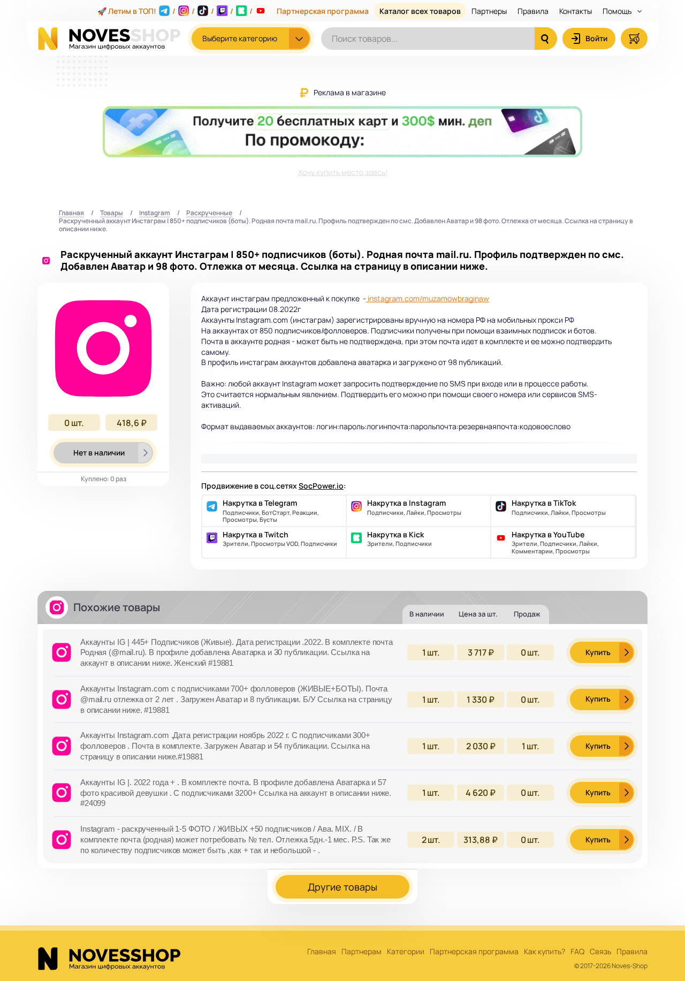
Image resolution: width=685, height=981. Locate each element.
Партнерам (361, 951)
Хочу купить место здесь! (342, 172)
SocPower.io (321, 486)
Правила (533, 11)
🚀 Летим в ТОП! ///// (175, 11)
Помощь (618, 11)
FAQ (577, 951)
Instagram (154, 213)
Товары (111, 213)
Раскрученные (209, 213)
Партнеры (489, 11)
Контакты (575, 11)
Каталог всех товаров (420, 11)
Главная (71, 213)
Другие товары (342, 886)
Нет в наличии (99, 452)
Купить (598, 652)
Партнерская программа (323, 11)
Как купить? (544, 951)
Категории (405, 951)
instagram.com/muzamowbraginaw (427, 298)
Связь (600, 951)
